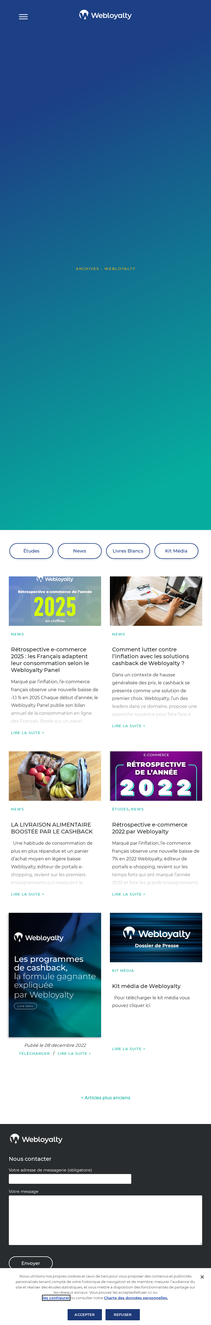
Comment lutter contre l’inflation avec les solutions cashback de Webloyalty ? (150, 656)
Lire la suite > (28, 732)
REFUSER (123, 1314)
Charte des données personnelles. (136, 1298)
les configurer (56, 1298)
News (79, 551)
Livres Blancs (128, 551)
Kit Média (176, 551)
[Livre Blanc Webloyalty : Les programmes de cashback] (55, 975)
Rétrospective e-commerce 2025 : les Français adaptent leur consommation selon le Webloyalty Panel (50, 659)
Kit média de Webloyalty (146, 986)
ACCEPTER (84, 1314)
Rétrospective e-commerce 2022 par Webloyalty (149, 828)
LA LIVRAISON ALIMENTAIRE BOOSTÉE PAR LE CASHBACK (52, 828)
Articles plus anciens (107, 1097)
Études (31, 551)
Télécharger (34, 1053)
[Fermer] (202, 1277)
